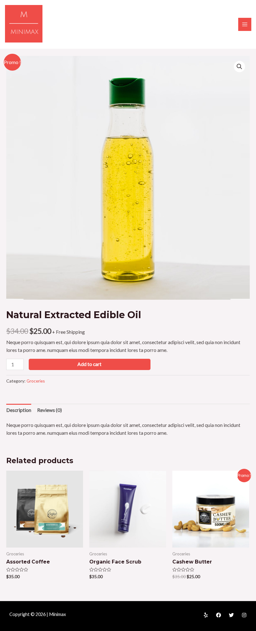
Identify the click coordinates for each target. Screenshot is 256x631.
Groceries (36, 380)
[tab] (18, 410)
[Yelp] (205, 615)
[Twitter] (231, 615)
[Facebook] (218, 615)
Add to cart (89, 364)
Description (18, 410)
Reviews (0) (49, 410)
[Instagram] (244, 615)
